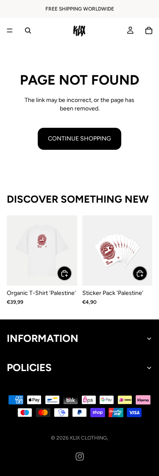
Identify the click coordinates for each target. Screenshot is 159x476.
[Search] (28, 30)
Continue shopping (79, 138)
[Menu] (10, 30)
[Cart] (148, 30)
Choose (71, 273)
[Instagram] (80, 456)
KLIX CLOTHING (88, 438)
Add (147, 273)
